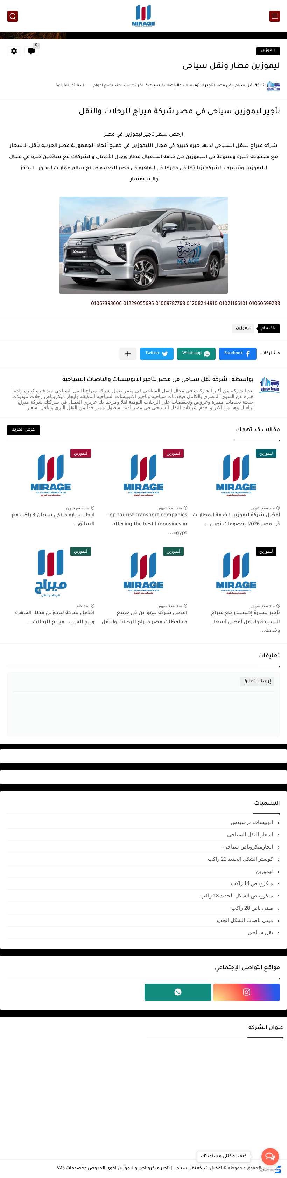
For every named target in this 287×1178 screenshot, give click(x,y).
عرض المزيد (23, 430)
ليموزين (268, 51)
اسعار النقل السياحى (250, 834)
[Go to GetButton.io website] (270, 1170)
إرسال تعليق (257, 681)
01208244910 (202, 304)
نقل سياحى (261, 932)
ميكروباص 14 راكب (252, 883)
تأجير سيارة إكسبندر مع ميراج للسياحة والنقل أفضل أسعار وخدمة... (245, 622)
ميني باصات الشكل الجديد (245, 920)
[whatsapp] (178, 992)
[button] (238, 354)
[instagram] (246, 992)
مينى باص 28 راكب (252, 908)
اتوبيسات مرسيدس (252, 822)
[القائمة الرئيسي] (275, 16)
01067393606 (106, 304)
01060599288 (264, 304)
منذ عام (82, 605)
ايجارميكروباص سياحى (248, 847)
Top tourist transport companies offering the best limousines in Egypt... (147, 524)
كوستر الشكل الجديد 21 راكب (241, 859)
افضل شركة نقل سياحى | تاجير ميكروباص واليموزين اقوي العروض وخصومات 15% (139, 1168)
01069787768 (170, 304)
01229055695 (138, 304)
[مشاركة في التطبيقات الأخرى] (127, 354)
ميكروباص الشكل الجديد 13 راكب (237, 896)
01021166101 (233, 304)
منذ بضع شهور (263, 507)
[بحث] (12, 16)
